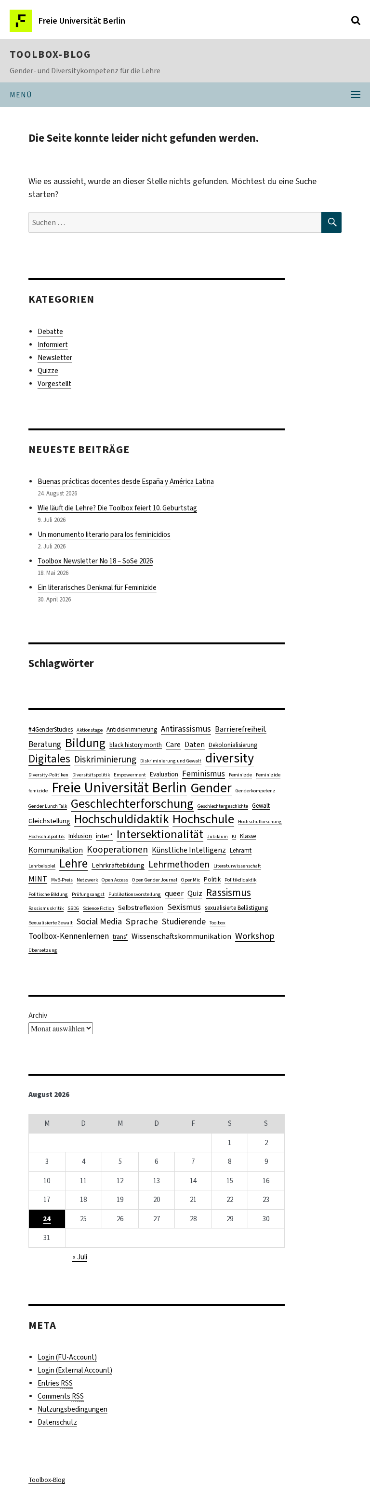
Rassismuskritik (46, 908)
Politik (212, 879)
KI (234, 836)
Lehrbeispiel (41, 865)
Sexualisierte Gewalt (50, 922)
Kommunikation (55, 850)
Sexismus (184, 907)
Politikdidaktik (240, 879)
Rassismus (228, 892)
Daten (195, 744)
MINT (37, 879)
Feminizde (240, 774)
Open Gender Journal (154, 879)
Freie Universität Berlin (119, 787)
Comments (61, 1396)
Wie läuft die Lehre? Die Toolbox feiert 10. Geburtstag (117, 508)
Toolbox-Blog (50, 54)
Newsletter (55, 357)
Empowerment (130, 774)
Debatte (50, 331)
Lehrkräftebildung (118, 865)
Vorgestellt (54, 383)
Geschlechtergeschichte (223, 805)
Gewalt (261, 805)
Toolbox (217, 922)
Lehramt (240, 850)
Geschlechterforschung (132, 803)
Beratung (44, 744)
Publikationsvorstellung (134, 894)
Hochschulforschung (260, 821)
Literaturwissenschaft (237, 865)
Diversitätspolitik (91, 774)
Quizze (48, 370)
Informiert (53, 344)
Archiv (37, 1015)
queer (174, 893)
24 (47, 1219)
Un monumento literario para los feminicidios (104, 534)
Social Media (99, 921)
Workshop (255, 936)
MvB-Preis (62, 879)
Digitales (49, 758)
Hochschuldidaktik (121, 819)
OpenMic (190, 879)
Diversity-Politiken (48, 774)
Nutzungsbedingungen (72, 1409)
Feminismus (203, 773)
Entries (55, 1383)
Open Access (115, 879)
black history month (135, 745)
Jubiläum (217, 836)
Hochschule (203, 819)
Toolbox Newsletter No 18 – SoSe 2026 (95, 561)
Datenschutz (57, 1422)
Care (173, 744)
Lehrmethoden (179, 864)
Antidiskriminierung (131, 729)
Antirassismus (186, 728)
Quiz (194, 893)
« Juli (79, 1257)
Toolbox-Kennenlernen (68, 936)
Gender (211, 787)
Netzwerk (87, 879)
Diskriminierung (105, 759)
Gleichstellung (49, 821)
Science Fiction (98, 908)
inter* (104, 836)
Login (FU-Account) (67, 1357)
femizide (38, 790)
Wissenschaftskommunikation (181, 936)
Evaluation (164, 774)
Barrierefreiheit (240, 729)
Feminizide (268, 774)
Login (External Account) (75, 1370)
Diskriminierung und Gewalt (170, 760)
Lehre (73, 863)
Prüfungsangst (88, 894)
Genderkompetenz (256, 790)
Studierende (184, 921)
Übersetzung (42, 950)
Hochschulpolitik (46, 836)
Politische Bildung (48, 894)
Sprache (142, 921)
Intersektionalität (160, 834)
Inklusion (80, 836)
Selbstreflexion (140, 907)
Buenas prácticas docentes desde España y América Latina (126, 481)
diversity (229, 757)
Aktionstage (90, 729)
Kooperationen (117, 849)
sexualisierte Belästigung (236, 908)
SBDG (73, 908)
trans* (120, 937)
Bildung (85, 742)
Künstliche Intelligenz (189, 850)
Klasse (248, 836)
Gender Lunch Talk (47, 805)
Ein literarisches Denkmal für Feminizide (97, 587)
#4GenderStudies (50, 729)
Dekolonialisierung (233, 745)
